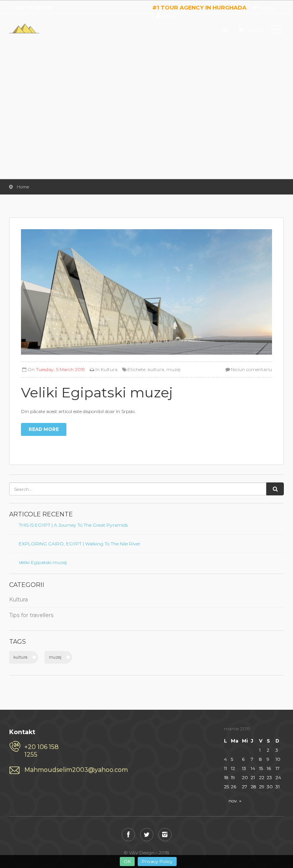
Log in (168, 15)
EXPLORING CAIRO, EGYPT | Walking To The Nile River (79, 544)
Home (23, 187)
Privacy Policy (157, 861)
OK (127, 861)
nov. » (235, 801)
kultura (156, 369)
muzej (173, 369)
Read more (44, 429)
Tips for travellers (31, 615)
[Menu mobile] (276, 31)
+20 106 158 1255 (41, 750)
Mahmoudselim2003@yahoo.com (46, 769)
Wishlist (267, 8)
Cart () (254, 30)
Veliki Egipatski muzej (43, 562)
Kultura (109, 369)
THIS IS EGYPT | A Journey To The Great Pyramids (73, 525)
